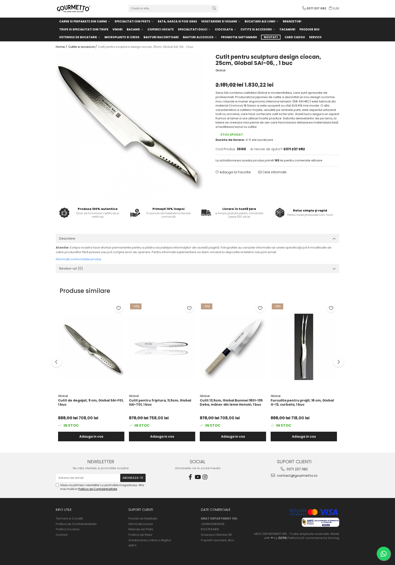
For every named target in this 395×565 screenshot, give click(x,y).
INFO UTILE (64, 509)
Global (220, 70)
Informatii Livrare (140, 524)
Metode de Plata (140, 529)
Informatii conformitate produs (78, 259)
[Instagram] (205, 477)
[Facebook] (190, 477)
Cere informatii (274, 172)
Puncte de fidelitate (142, 519)
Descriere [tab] (67, 238)
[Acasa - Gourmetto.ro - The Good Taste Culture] (78, 8)
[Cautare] (214, 8)
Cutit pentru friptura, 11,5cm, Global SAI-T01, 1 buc (160, 402)
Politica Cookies (68, 529)
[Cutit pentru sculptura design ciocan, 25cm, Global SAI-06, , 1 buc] (130, 126)
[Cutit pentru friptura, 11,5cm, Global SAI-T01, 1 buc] (162, 347)
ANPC (132, 546)
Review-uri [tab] (71, 268)
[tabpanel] (130, 126)
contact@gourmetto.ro (297, 475)
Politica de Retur (140, 535)
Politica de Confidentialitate (97, 489)
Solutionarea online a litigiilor (149, 540)
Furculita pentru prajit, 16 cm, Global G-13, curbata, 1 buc (302, 402)
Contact (62, 535)
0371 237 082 (297, 469)
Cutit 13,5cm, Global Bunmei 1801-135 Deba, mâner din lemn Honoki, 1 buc (231, 402)
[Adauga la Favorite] (119, 308)
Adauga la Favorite (235, 172)
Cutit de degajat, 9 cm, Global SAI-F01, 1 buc (91, 402)
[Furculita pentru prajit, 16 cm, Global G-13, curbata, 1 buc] (304, 347)
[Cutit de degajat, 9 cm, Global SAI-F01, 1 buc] (91, 347)
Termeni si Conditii (69, 519)
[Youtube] (197, 477)
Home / (62, 47)
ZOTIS (282, 538)
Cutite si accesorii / (82, 47)
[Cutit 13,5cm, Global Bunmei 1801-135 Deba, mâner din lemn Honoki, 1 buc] (233, 347)
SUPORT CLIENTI (140, 509)
